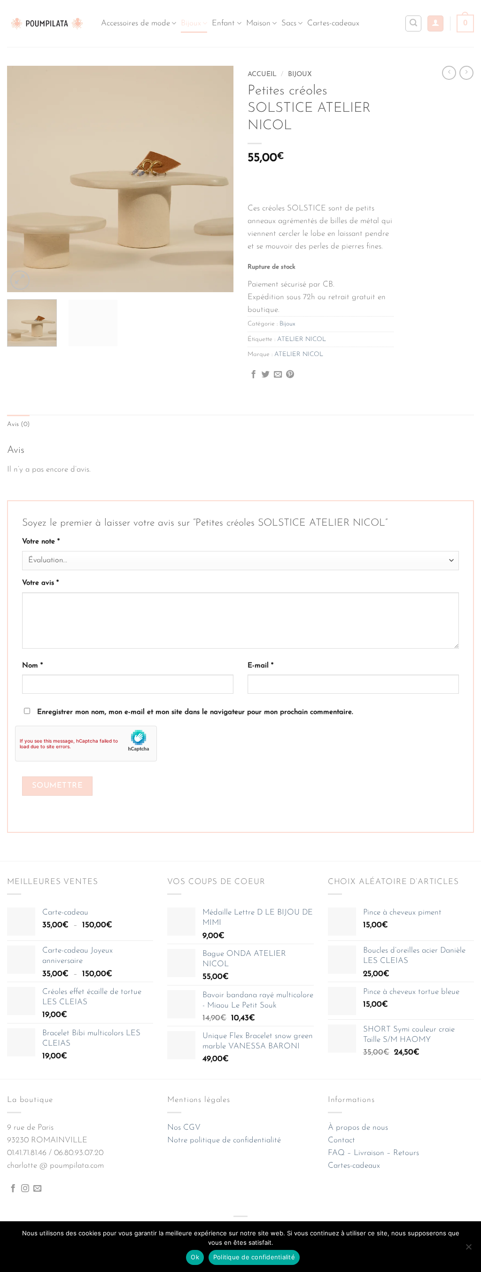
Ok (195, 1257)
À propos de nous (358, 1128)
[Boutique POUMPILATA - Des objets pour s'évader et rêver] (47, 23)
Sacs (288, 23)
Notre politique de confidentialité (224, 1140)
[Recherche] (413, 23)
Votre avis (40, 583)
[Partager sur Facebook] (253, 375)
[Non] (468, 1249)
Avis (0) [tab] (18, 424)
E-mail (260, 665)
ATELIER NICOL (301, 339)
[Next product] (449, 73)
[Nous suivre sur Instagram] (25, 1189)
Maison (258, 23)
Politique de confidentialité (254, 1257)
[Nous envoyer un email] (37, 1189)
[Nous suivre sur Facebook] (13, 1189)
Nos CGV (184, 1128)
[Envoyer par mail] (278, 375)
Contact (341, 1140)
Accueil (262, 74)
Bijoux (191, 23)
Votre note (41, 541)
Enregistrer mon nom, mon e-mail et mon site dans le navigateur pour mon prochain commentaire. (195, 712)
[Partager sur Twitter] (266, 375)
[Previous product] (466, 73)
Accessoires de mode (135, 23)
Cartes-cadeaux (333, 23)
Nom (32, 665)
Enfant (223, 23)
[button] (435, 24)
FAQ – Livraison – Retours (373, 1153)
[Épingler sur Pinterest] (290, 375)
